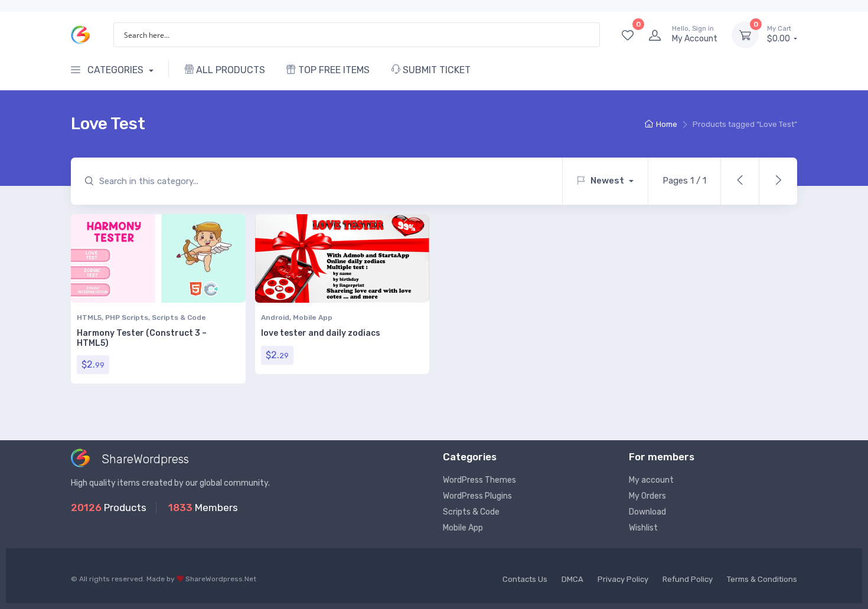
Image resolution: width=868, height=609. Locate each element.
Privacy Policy (623, 579)
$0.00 (779, 34)
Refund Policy (688, 579)
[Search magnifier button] (587, 35)
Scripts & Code (179, 317)
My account (651, 480)
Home (666, 124)
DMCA (572, 579)
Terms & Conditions (762, 579)
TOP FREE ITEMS (333, 70)
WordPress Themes (479, 480)
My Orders (647, 496)
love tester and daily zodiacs (320, 333)
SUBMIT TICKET (435, 70)
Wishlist (643, 528)
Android (275, 317)
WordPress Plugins (477, 496)
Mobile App (312, 317)
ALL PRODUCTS (229, 70)
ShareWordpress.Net (220, 579)
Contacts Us (524, 579)
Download (647, 512)
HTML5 (89, 317)
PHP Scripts (126, 317)
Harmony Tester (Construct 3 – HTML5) (142, 338)
